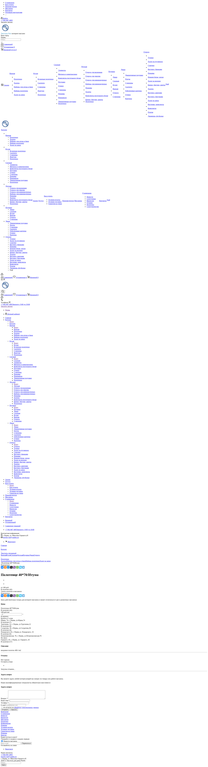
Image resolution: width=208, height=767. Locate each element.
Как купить (14, 487)
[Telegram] (23, 567)
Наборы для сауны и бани (16, 561)
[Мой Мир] (8, 567)
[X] (11, 567)
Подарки (17, 409)
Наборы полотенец (33, 561)
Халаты (3, 561)
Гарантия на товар (7, 731)
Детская (17, 386)
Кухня (16, 345)
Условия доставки (7, 729)
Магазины (4, 719)
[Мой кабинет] (2, 275)
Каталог (12, 324)
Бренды (3, 735)
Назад (12, 322)
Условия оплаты (7, 727)
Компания (4, 712)
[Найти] (2, 42)
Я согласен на (21, 707)
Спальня (17, 361)
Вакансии (4, 717)
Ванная (16, 329)
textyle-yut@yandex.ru (11, 537)
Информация (6, 723)
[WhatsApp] (17, 567)
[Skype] (20, 567)
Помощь (4, 725)
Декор (16, 427)
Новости (4, 716)
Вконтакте (11, 542)
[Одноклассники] (5, 567)
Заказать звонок (7, 306)
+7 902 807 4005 (7, 20)
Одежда (17, 446)
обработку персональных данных (26, 707)
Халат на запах (45, 561)
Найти (4, 765)
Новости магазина (10, 741)
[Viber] (14, 567)
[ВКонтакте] (2, 567)
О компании (14, 503)
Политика (4, 721)
